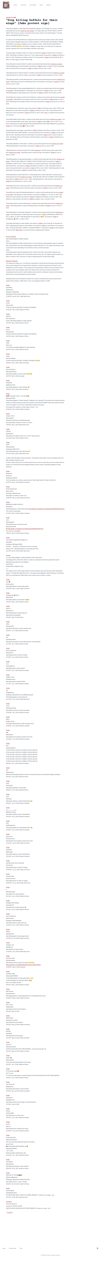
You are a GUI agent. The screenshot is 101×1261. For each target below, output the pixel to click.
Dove (45, 112)
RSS (21, 1248)
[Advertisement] (81, 29)
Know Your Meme (11, 236)
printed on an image (56, 64)
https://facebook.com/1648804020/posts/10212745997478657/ (23, 965)
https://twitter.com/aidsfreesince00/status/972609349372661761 (46, 509)
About (16, 5)
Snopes (8, 555)
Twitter (24, 44)
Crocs (17, 59)
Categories (32, 5)
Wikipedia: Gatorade (11, 261)
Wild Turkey (19, 230)
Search (48, 5)
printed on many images (27, 30)
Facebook (9, 1201)
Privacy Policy (12, 1248)
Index (41, 5)
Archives (23, 5)
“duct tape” (37, 150)
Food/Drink (9, 1212)
